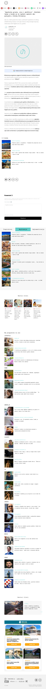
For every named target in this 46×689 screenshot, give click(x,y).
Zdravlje (34, 8)
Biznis (40, 8)
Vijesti (11, 8)
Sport (16, 8)
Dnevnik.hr (4, 8)
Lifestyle (28, 8)
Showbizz (21, 8)
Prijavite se (23, 218)
